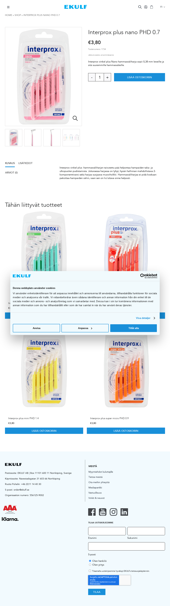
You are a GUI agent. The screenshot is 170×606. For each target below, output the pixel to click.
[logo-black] (13, 464)
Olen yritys (98, 564)
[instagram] (113, 512)
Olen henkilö (99, 561)
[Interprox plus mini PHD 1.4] (44, 367)
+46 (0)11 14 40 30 (31, 484)
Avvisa (36, 328)
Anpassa (83, 328)
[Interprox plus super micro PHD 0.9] (126, 367)
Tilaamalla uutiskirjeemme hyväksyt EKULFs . (121, 571)
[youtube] (102, 512)
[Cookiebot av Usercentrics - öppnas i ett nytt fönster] (142, 276)
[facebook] (92, 512)
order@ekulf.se (21, 490)
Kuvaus (10, 163)
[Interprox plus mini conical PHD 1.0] (126, 252)
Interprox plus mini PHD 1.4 (23, 418)
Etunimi (92, 538)
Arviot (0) (11, 172)
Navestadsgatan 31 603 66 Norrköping (39, 478)
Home (8, 15)
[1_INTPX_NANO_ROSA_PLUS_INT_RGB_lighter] (43, 76)
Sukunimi (132, 538)
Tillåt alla (133, 328)
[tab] (11, 164)
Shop (18, 15)
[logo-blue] (75, 6)
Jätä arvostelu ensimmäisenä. (101, 55)
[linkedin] (124, 512)
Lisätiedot (25, 163)
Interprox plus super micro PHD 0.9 (109, 418)
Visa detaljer (143, 318)
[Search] (140, 7)
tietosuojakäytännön (140, 571)
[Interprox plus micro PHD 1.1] (44, 252)
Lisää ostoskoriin (139, 77)
